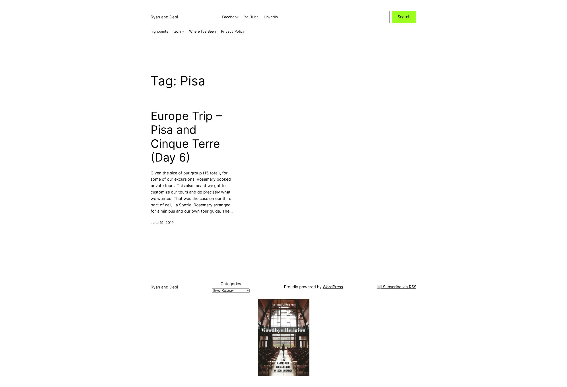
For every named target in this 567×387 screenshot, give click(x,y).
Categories (231, 283)
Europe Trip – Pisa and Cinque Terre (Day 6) (186, 136)
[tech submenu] (183, 31)
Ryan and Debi (164, 17)
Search (404, 16)
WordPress (333, 286)
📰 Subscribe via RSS (396, 286)
